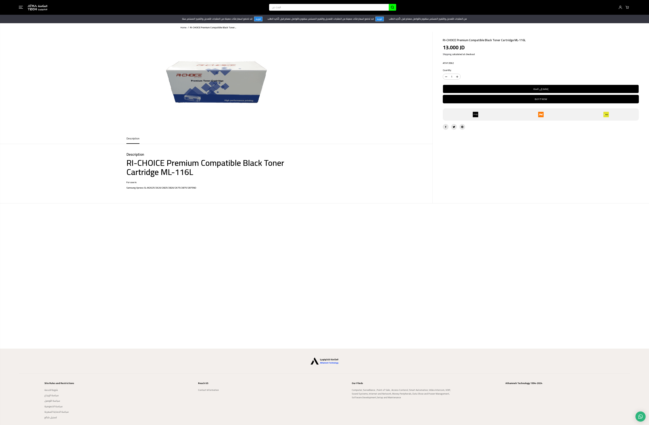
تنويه (265, 19)
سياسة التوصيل (52, 401)
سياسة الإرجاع (51, 395)
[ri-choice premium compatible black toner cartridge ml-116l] (216, 82)
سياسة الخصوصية (53, 406)
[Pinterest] (462, 127)
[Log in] (620, 7)
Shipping (447, 54)
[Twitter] (454, 127)
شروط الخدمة (51, 390)
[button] (21, 7)
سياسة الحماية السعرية (56, 412)
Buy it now (541, 99)
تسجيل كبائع (50, 417)
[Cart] (627, 7)
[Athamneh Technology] (37, 7)
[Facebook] (446, 127)
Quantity (447, 70)
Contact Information (208, 390)
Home (183, 27)
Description (132, 138)
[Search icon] (392, 7)
